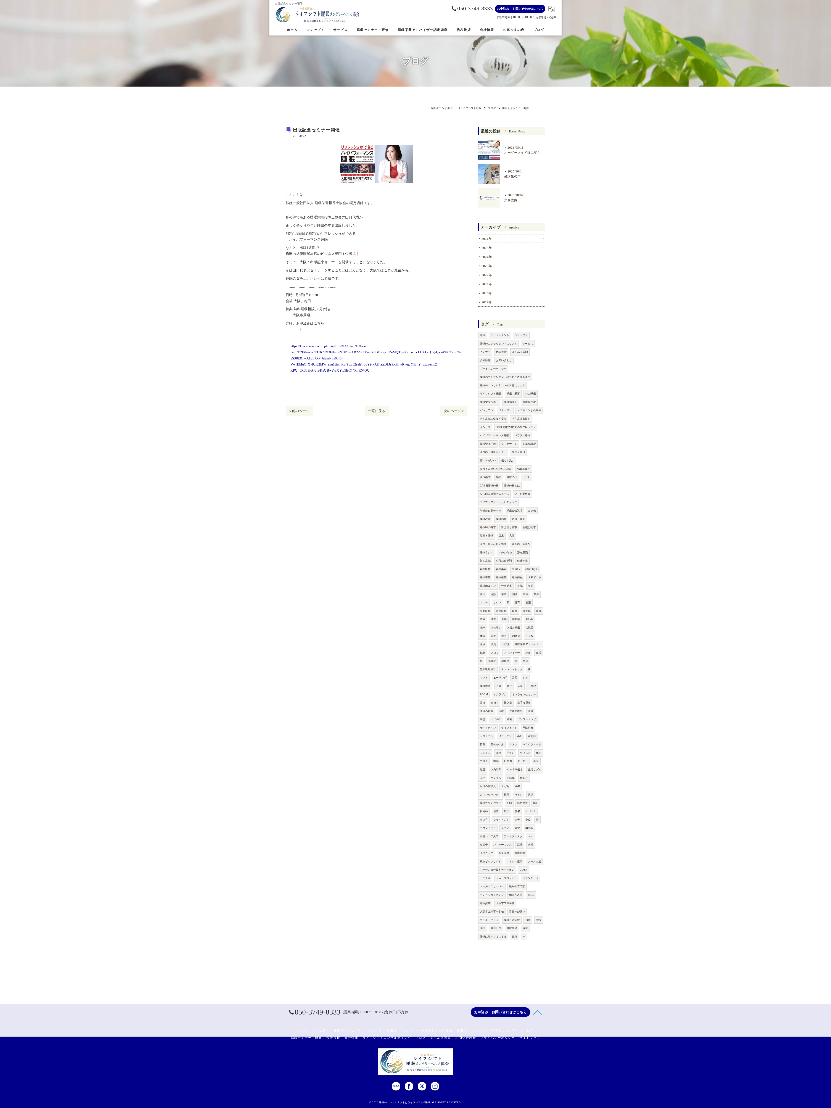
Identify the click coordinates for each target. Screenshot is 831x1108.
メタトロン (505, 410)
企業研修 (485, 610)
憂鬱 (517, 811)
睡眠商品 (517, 577)
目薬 (482, 744)
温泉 (501, 535)
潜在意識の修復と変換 (493, 418)
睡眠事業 (485, 577)
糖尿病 (505, 660)
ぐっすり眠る (515, 769)
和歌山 (516, 636)
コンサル (496, 777)
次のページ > (454, 411)
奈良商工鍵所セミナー (493, 452)
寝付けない (532, 569)
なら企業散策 (522, 493)
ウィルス (525, 752)
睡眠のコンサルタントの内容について (502, 385)
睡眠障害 (485, 686)
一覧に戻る (376, 411)
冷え (528, 652)
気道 (525, 660)
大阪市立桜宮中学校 (492, 911)
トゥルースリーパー (492, 886)
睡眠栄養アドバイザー (528, 644)
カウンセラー (488, 827)
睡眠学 (516, 619)
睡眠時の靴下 (488, 527)
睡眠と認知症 (512, 919)
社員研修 (501, 610)
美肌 (519, 585)
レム (525, 677)
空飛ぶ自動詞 (504, 560)
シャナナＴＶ (509, 443)
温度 (482, 769)
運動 (493, 619)
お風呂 (529, 627)
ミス (498, 686)
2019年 (487, 302)
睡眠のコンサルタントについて (498, 343)
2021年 (487, 284)
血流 (538, 652)
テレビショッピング (492, 894)
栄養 (504, 594)
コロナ (484, 761)
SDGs (531, 894)
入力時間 (496, 769)
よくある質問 (520, 351)
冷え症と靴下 (509, 527)
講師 (525, 928)
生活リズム (534, 769)
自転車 (511, 777)
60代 (482, 928)
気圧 (506, 811)
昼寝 (520, 686)
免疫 (528, 819)
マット (484, 677)
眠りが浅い (507, 460)
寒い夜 (530, 619)
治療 (525, 594)
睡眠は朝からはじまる (493, 936)
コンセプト (521, 335)
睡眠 (482, 335)
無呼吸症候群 (488, 669)
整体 (536, 594)
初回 (509, 802)
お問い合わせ (504, 360)
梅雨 (506, 794)
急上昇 (484, 819)
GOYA (524, 869)
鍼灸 (482, 652)
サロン (497, 602)
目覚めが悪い (517, 911)
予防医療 (528, 727)
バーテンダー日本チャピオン (497, 869)
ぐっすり (522, 761)
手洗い (511, 752)
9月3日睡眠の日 (489, 485)
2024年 (487, 257)
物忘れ (524, 777)
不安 (536, 761)
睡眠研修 (512, 928)
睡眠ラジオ (486, 552)
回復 (482, 702)
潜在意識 (522, 552)
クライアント (501, 819)
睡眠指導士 (510, 402)
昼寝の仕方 (486, 711)
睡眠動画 (520, 853)
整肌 (530, 585)
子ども (505, 786)
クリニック (486, 853)
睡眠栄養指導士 (489, 402)
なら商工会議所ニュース (494, 493)
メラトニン (505, 736)
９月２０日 (518, 452)
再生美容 (501, 569)
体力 (538, 752)
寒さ (482, 644)
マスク (513, 744)
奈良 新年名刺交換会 (493, 544)
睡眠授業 (485, 903)
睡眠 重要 (513, 393)
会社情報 (485, 360)
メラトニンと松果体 (529, 410)
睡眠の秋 (501, 518)
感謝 (498, 477)
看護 (528, 602)
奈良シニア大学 (489, 836)
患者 (517, 819)
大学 (517, 827)
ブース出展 (534, 861)
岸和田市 (496, 928)
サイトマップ (529, 1037)
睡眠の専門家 (517, 886)
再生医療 (485, 569)
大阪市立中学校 (505, 903)
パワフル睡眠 (522, 435)
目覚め (484, 811)
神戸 (504, 636)
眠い (535, 802)
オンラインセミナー (524, 694)
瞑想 (482, 719)
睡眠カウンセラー (490, 802)
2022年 (487, 275)
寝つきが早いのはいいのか (496, 468)
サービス (527, 343)
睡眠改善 (485, 518)
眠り (482, 627)
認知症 (492, 660)
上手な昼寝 (524, 702)
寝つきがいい (488, 460)
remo (530, 836)
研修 (514, 610)
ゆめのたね (505, 552)
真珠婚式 (485, 477)
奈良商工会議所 (521, 544)
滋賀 (493, 644)
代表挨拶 (501, 351)
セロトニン (486, 736)
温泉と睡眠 (486, 535)
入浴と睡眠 (513, 627)
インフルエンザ (526, 719)
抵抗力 (508, 761)
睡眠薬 (529, 827)
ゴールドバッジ (489, 919)
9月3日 (527, 477)
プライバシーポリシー (493, 368)
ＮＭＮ (495, 702)
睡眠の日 (512, 477)
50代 (538, 919)
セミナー (485, 351)
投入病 (508, 702)
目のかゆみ (497, 744)
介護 (493, 594)
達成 (538, 610)
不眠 (519, 736)
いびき (505, 644)
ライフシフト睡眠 (490, 393)
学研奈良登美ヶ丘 (490, 510)
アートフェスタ (513, 836)
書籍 (514, 936)
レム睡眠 (530, 393)
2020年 (487, 293)
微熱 (496, 761)
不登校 (530, 636)
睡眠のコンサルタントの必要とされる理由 (505, 376)
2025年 (487, 248)
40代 (528, 919)
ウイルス (496, 719)
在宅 (482, 777)
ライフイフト (509, 727)
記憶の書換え (488, 786)
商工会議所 (529, 443)
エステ (484, 602)
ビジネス (531, 811)
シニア (505, 827)
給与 (517, 786)
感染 (496, 811)
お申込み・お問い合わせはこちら (520, 8)
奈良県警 (504, 853)
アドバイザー (512, 652)
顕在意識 (485, 560)
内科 (530, 844)
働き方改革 (515, 894)
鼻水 (498, 752)
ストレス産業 (514, 861)
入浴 (512, 535)
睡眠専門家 (529, 402)
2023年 (487, 266)
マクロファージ (532, 744)
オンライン (500, 694)
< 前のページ (299, 411)
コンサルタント (500, 335)
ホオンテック (530, 878)
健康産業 (522, 560)
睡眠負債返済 (514, 510)
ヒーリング (500, 677)
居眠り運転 (518, 518)
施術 (514, 594)
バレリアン (486, 410)
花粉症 (532, 736)
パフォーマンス (502, 844)
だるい (519, 794)
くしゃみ (485, 752)
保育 (517, 602)
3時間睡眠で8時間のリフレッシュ (516, 427)
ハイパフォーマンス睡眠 (494, 435)
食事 (504, 619)
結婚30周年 (523, 468)
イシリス (485, 427)
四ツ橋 (532, 510)
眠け (509, 686)
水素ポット (534, 577)
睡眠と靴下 (529, 527)
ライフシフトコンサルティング (498, 502)
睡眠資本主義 (488, 443)
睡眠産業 (501, 577)
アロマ (495, 652)
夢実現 (527, 610)
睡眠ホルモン (488, 585)
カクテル (485, 878)
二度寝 (532, 686)
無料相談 (522, 802)
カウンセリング (489, 794)
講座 (482, 594)
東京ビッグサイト (490, 861)
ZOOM (484, 694)
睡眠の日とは (512, 485)
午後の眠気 (516, 711)
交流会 (484, 844)
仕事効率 (506, 585)
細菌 (509, 719)
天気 (530, 794)
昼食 (530, 711)
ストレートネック (511, 669)
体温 (482, 636)
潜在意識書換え (521, 418)
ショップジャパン (506, 878)
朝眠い (516, 569)
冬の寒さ (496, 627)
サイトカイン (488, 727)
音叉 (514, 677)
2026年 (487, 238)
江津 (519, 844)
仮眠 (501, 711)
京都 (493, 636)
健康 (482, 619)
